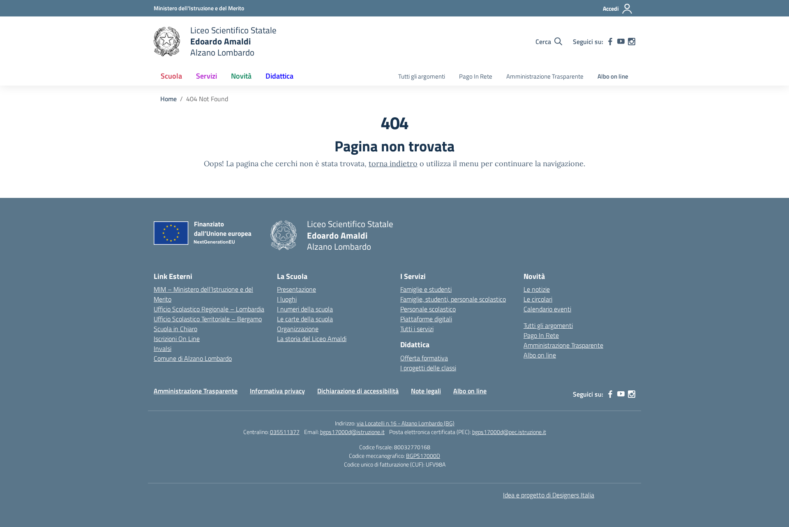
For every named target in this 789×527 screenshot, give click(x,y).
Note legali (426, 391)
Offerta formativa (424, 358)
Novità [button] (241, 75)
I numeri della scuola (305, 309)
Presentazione (296, 289)
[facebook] (610, 41)
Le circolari (538, 299)
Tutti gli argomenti (421, 76)
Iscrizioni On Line (177, 339)
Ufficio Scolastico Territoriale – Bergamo (208, 319)
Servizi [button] (206, 75)
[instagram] (631, 41)
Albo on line (613, 76)
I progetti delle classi (428, 368)
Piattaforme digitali (426, 319)
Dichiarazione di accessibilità (358, 391)
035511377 (285, 431)
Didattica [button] (279, 75)
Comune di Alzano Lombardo (193, 358)
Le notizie (537, 289)
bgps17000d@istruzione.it (352, 431)
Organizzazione (297, 329)
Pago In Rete (475, 76)
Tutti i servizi (417, 329)
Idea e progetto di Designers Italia (548, 495)
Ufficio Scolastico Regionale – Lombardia (209, 309)
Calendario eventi (547, 309)
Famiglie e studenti (426, 289)
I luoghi (287, 299)
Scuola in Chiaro (175, 329)
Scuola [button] (171, 75)
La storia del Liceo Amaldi (311, 339)
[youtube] (621, 41)
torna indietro (393, 163)
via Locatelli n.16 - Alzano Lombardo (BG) (405, 423)
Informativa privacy (277, 391)
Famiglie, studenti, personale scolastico (453, 299)
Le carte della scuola (305, 319)
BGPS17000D (423, 455)
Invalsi (162, 348)
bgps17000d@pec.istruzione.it (509, 431)
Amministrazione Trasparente (545, 76)
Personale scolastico (428, 309)
